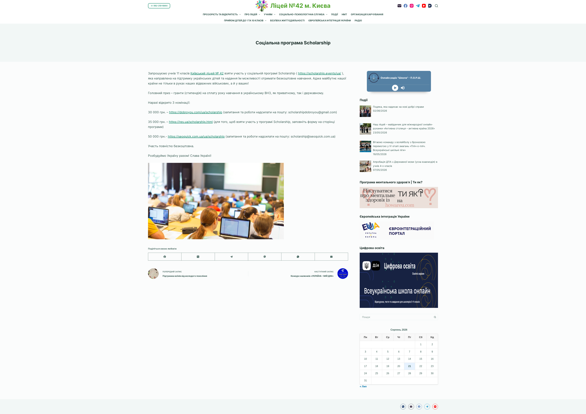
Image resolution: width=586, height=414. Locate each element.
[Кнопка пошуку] (435, 317)
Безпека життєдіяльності (287, 20)
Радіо (358, 20)
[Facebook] (405, 6)
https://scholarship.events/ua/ (319, 73)
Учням (268, 14)
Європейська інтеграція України (329, 20)
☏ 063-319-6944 (159, 5)
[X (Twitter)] (198, 257)
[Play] (395, 88)
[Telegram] (418, 6)
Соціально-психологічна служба (301, 14)
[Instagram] (412, 6)
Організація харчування (367, 14)
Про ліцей (250, 14)
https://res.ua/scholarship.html (191, 122)
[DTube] (430, 6)
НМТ (344, 14)
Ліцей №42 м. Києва (300, 5)
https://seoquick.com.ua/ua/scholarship (196, 136)
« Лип (363, 386)
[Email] (399, 6)
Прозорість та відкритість (220, 14)
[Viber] (264, 257)
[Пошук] (436, 5)
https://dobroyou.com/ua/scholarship (195, 112)
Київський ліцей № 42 (207, 73)
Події (334, 14)
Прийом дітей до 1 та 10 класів (243, 20)
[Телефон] (403, 407)
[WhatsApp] (298, 257)
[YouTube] (424, 6)
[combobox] (396, 317)
